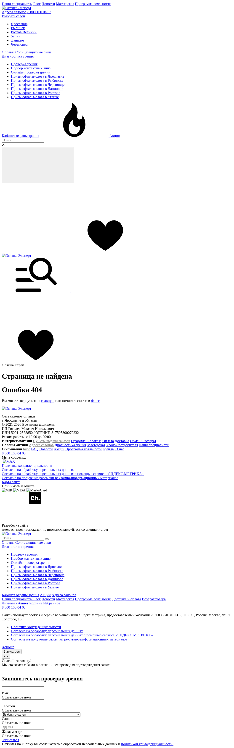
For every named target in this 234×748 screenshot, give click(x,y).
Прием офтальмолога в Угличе (35, 97)
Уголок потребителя (122, 445)
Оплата (108, 441)
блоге (95, 401)
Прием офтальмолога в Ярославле (37, 76)
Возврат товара (154, 599)
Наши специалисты (17, 4)
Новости (48, 4)
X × (6, 656)
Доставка (122, 441)
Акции (114, 136)
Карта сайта (11, 482)
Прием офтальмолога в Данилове (37, 89)
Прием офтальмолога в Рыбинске (37, 80)
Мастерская (65, 4)
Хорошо (8, 647)
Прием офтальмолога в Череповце (37, 85)
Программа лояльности (93, 4)
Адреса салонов (14, 12)
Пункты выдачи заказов (51, 441)
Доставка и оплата (126, 599)
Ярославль (19, 24)
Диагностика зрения (18, 56)
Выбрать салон (13, 16)
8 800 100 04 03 (39, 12)
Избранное (51, 603)
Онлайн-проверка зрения (30, 72)
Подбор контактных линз (31, 68)
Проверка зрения (24, 64)
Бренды (108, 449)
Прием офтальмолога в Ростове (35, 93)
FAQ (34, 449)
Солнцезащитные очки (33, 52)
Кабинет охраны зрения (20, 136)
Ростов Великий (24, 32)
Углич (15, 36)
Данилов (18, 40)
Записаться (12, 651)
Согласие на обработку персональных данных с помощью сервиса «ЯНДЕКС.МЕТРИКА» (73, 474)
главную (47, 401)
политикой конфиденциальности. (147, 744)
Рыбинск (18, 28)
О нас (119, 449)
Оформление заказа (86, 441)
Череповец (19, 44)
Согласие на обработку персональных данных (38, 470)
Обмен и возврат (143, 441)
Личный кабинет (15, 603)
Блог (37, 4)
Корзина (35, 603)
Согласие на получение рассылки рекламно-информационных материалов (60, 478)
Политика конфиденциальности (27, 465)
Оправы (8, 52)
